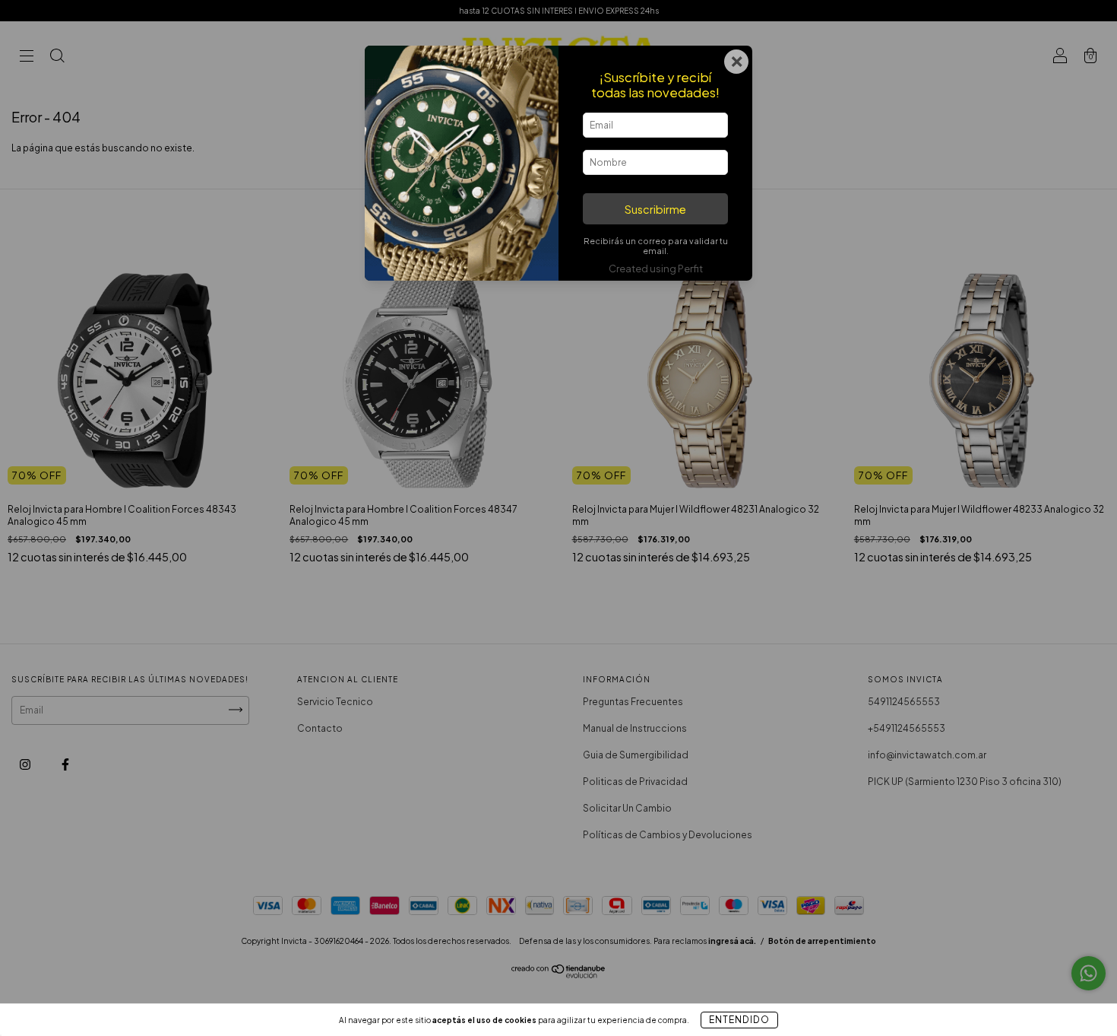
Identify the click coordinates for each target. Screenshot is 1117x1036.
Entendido (739, 1019)
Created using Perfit (656, 268)
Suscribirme (655, 209)
